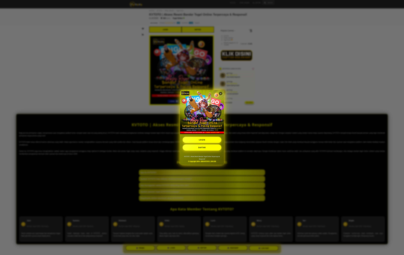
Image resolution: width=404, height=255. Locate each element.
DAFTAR (202, 147)
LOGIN (202, 140)
